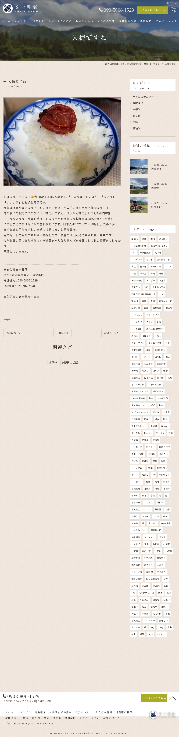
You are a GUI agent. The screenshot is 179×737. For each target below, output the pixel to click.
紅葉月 (166, 599)
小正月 (158, 551)
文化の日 (157, 613)
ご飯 (133, 273)
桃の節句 (135, 564)
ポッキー (135, 502)
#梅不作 (52, 362)
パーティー (136, 481)
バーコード (136, 446)
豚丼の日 (135, 557)
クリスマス (149, 537)
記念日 (156, 412)
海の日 (169, 308)
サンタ (162, 537)
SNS (146, 287)
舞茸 (150, 467)
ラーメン (160, 432)
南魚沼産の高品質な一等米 (21, 297)
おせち (156, 544)
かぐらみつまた (138, 530)
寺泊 (153, 495)
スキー (145, 516)
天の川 (134, 301)
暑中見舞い (136, 349)
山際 (166, 585)
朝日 (165, 516)
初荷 (161, 405)
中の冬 (134, 495)
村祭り (145, 370)
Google (165, 425)
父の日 (158, 252)
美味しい (163, 620)
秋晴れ (151, 453)
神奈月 (164, 606)
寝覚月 (156, 599)
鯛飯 (146, 308)
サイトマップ (45, 723)
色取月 (134, 606)
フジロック (136, 315)
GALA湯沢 (166, 523)
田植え (134, 238)
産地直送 (138, 103)
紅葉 (163, 460)
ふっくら (135, 627)
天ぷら (160, 564)
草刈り (134, 356)
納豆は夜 (135, 308)
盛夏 (168, 342)
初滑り (134, 516)
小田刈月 (144, 599)
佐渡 (170, 377)
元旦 (146, 544)
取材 (151, 398)
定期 (169, 627)
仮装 (148, 481)
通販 (142, 634)
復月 (157, 488)
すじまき (161, 571)
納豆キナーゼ (165, 301)
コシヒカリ (149, 620)
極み (157, 419)
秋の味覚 (161, 467)
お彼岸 (154, 425)
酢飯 (161, 273)
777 (133, 592)
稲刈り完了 (164, 446)
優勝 (165, 370)
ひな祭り (161, 557)
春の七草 (146, 551)
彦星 (153, 301)
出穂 (148, 349)
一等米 (6, 319)
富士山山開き (158, 287)
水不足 (143, 273)
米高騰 (145, 585)
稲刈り (154, 606)
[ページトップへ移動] (172, 698)
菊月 (144, 606)
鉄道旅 (156, 439)
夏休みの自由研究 (154, 328)
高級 (135, 122)
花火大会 (161, 363)
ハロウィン (164, 474)
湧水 (160, 592)
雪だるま (152, 523)
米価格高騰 (145, 252)
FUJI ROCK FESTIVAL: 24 (143, 294)
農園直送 (135, 377)
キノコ (134, 474)
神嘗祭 (134, 460)
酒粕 (153, 238)
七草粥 (134, 551)
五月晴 (134, 585)
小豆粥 (169, 551)
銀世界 (158, 509)
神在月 (134, 613)
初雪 (168, 509)
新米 (133, 634)
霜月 (157, 481)
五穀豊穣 (135, 419)
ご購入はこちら (151, 10)
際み (165, 419)
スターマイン (137, 342)
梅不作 (143, 266)
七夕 (161, 294)
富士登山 (135, 287)
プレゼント (136, 259)
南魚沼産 (135, 620)
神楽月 (166, 488)
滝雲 (155, 460)
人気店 (134, 439)
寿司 (153, 273)
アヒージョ (136, 571)
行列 (171, 432)
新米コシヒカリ (138, 425)
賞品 (133, 266)
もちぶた (148, 557)
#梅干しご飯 (69, 362)
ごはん (169, 266)
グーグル (135, 432)
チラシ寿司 (136, 280)
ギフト (149, 259)
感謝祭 (145, 460)
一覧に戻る (62, 332)
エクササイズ (152, 315)
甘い (150, 634)
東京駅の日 (156, 530)
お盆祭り (148, 363)
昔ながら (163, 238)
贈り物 (137, 115)
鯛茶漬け (157, 308)
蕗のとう (148, 564)
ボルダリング (137, 384)
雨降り (147, 419)
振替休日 (135, 363)
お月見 (166, 412)
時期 (144, 238)
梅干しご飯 (156, 266)
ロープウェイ (137, 467)
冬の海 (134, 523)
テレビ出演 (162, 398)
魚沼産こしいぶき (140, 391)
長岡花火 (146, 335)
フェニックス (154, 342)
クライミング (154, 384)
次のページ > (111, 332)
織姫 (144, 301)
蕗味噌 (149, 571)
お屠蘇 (166, 544)
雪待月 (166, 481)
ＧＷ (165, 578)
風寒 (144, 495)
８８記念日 (160, 349)
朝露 (159, 321)
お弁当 (162, 280)
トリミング (136, 321)
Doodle (148, 432)
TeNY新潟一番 (138, 398)
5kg (152, 627)
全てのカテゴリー (143, 96)
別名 (133, 599)
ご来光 (149, 321)
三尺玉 (158, 335)
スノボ (156, 516)
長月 (169, 592)
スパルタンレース (139, 412)
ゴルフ (156, 370)
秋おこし (163, 453)
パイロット (158, 391)
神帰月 (147, 488)
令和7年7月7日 (146, 592)
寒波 (168, 613)
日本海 (160, 377)
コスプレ (146, 356)
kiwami (156, 585)
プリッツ (148, 502)
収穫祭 (145, 613)
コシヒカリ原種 (138, 245)
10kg (160, 627)
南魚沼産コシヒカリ (141, 509)
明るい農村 (136, 578)
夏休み (134, 335)
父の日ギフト (163, 259)
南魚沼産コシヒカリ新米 (143, 405)
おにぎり (150, 280)
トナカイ (135, 544)
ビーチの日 (136, 328)
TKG (133, 252)
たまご (145, 474)
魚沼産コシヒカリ (159, 245)
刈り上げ (150, 446)
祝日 (168, 356)
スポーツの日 (137, 453)
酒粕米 (137, 128)
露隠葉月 (135, 488)
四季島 (145, 439)
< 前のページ (13, 332)
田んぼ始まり (152, 578)
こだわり (161, 634)
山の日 (158, 356)
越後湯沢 (135, 537)
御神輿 (134, 370)
